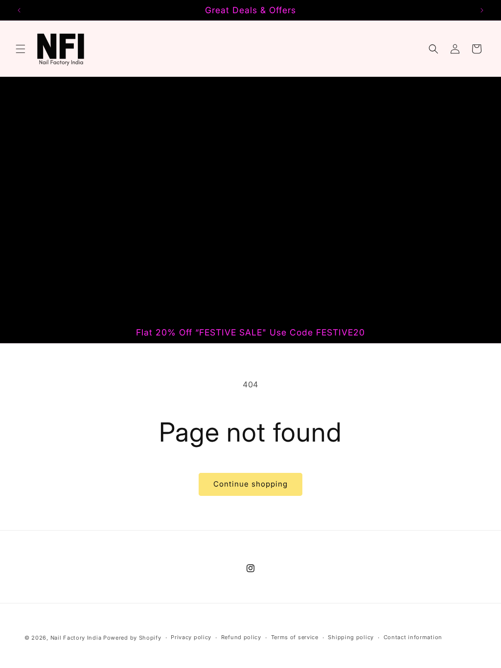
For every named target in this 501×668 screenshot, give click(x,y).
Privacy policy (191, 637)
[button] (20, 49)
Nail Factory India (76, 637)
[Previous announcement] (19, 10)
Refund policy (241, 637)
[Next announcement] (482, 10)
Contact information (413, 637)
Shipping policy (351, 637)
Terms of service (295, 637)
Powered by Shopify (132, 637)
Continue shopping (250, 484)
